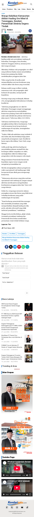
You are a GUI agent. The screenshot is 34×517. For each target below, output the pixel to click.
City (15, 9)
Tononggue (21, 234)
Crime (24, 9)
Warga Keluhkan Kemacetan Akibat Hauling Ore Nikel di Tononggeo (15, 239)
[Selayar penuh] (30, 475)
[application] (17, 468)
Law (19, 9)
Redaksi (10, 30)
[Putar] (4, 475)
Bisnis (29, 9)
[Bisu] (27, 475)
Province (10, 9)
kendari (4, 234)
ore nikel (12, 234)
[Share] (30, 30)
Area (3, 9)
